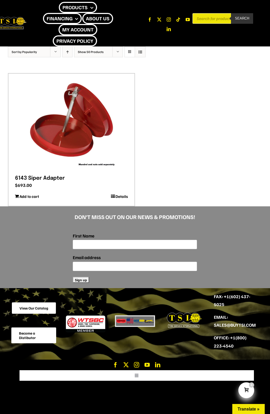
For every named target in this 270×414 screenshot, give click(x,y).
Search (242, 18)
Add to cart (29, 196)
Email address (87, 257)
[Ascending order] (67, 51)
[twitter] (159, 19)
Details (121, 196)
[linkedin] (169, 29)
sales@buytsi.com (235, 325)
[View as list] (140, 52)
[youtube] (188, 19)
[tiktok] (178, 19)
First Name (83, 236)
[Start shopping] (101, 40)
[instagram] (169, 19)
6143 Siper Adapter (40, 178)
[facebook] (150, 19)
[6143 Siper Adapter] (71, 122)
